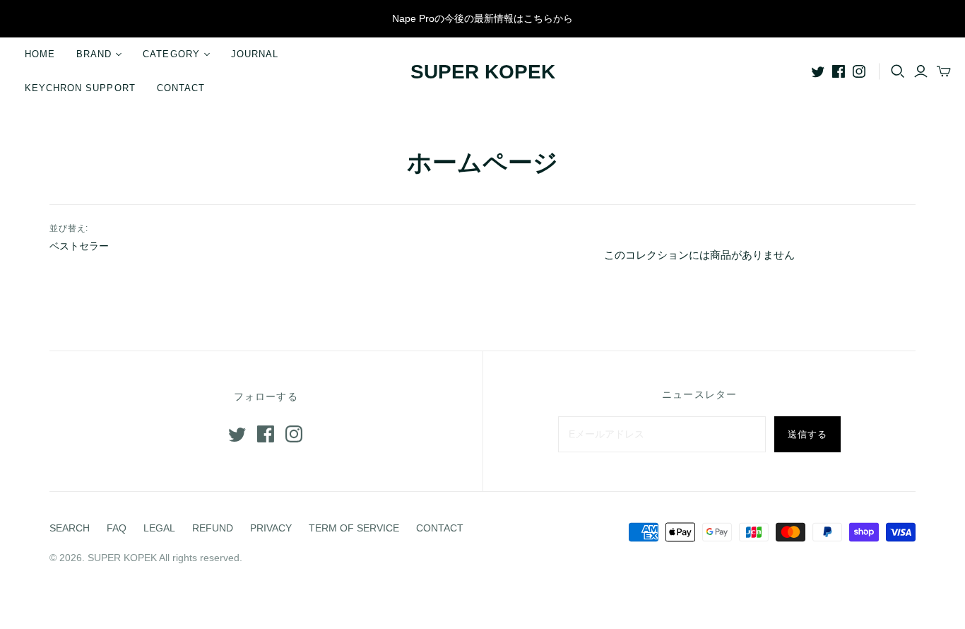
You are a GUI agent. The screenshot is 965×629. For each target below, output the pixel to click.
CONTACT (181, 88)
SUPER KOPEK (482, 72)
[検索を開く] (898, 71)
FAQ (116, 528)
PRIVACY (271, 528)
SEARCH (69, 528)
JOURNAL (254, 54)
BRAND (94, 54)
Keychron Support (80, 88)
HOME (40, 54)
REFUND (212, 528)
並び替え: (69, 228)
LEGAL (159, 528)
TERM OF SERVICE (354, 528)
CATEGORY (171, 54)
